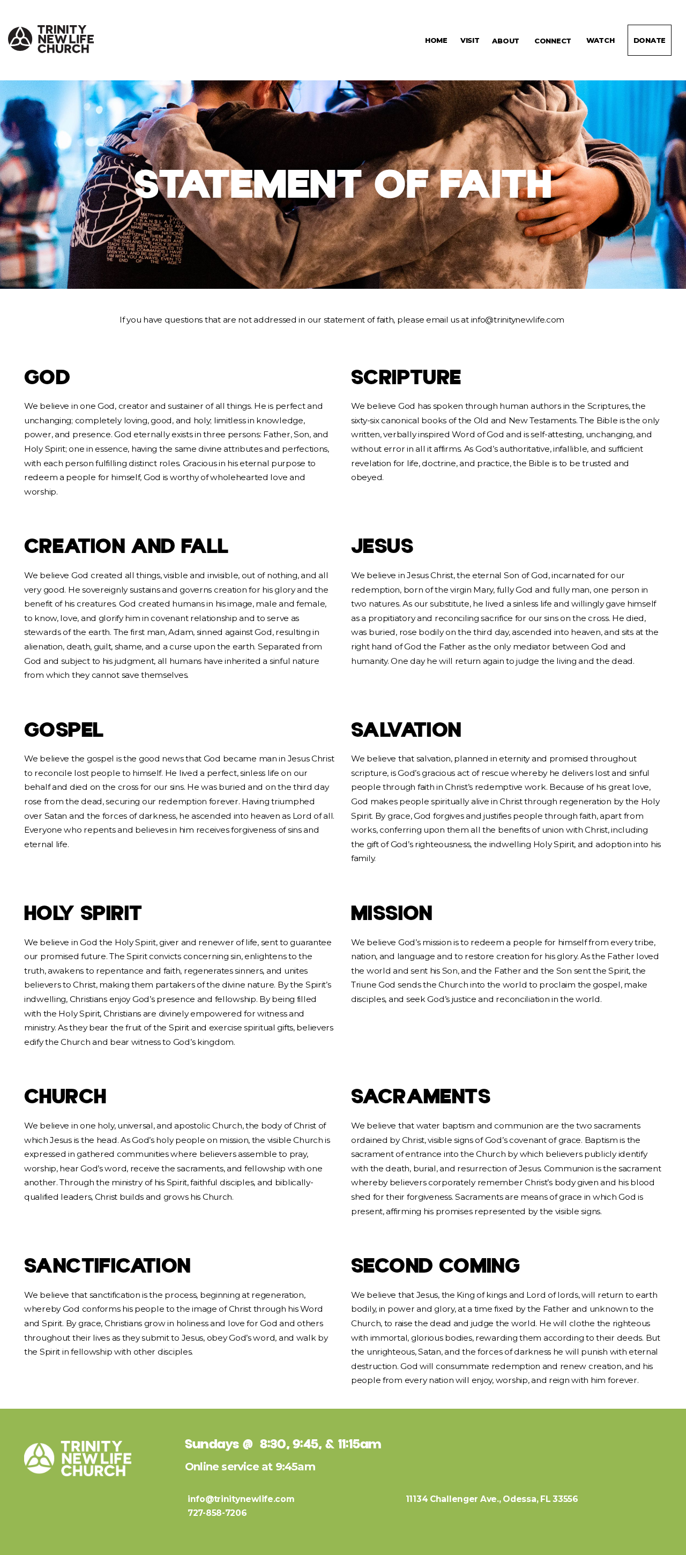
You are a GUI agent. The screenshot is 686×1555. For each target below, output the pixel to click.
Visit (470, 40)
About (506, 40)
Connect (553, 40)
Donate (649, 40)
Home (436, 40)
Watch (600, 40)
